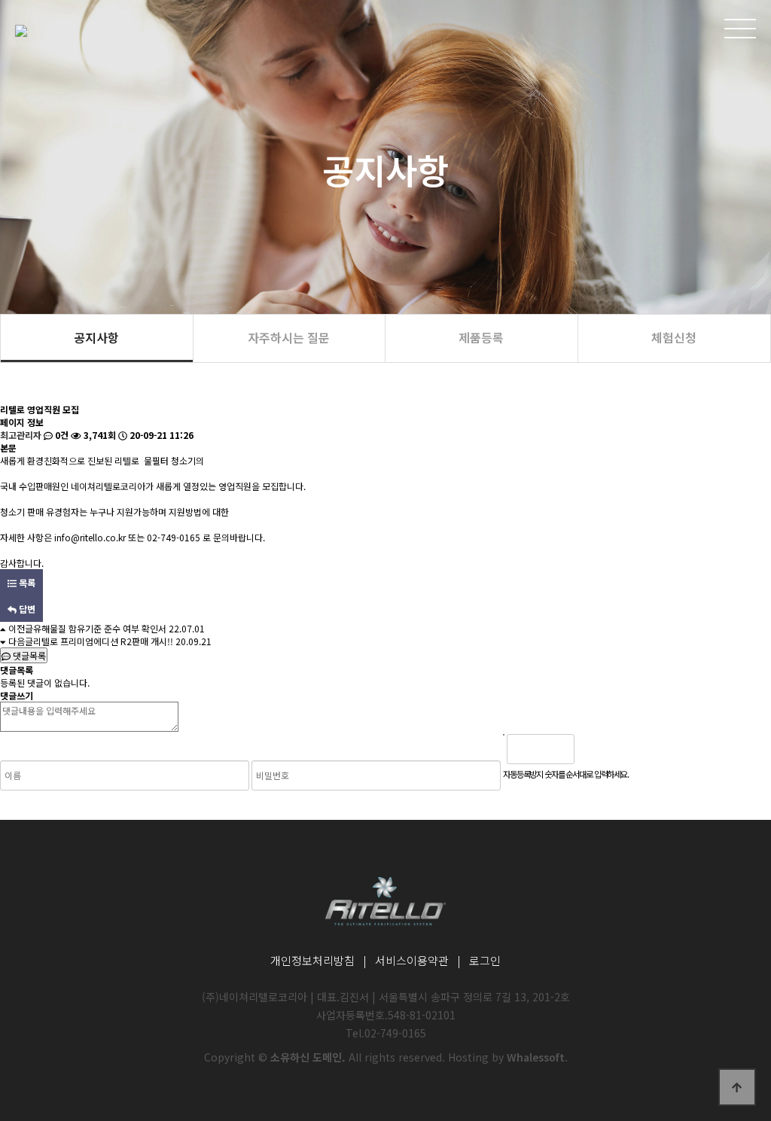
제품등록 (481, 337)
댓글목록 (28, 655)
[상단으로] (737, 1087)
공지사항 (96, 337)
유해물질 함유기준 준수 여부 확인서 (99, 628)
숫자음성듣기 (592, 749)
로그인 (485, 960)
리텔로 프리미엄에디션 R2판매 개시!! (103, 641)
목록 (26, 582)
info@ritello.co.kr (90, 537)
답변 (26, 608)
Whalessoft (536, 1057)
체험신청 (673, 337)
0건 (61, 434)
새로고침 (624, 749)
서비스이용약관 (412, 960)
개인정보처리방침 (312, 960)
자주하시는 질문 (289, 337)
